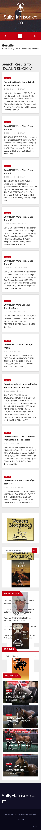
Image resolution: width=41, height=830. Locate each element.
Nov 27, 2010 (11, 224)
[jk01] (20, 667)
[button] (34, 36)
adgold (23, 224)
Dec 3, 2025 (12, 773)
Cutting (9, 690)
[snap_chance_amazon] (20, 573)
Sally (22, 89)
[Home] (6, 36)
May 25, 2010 (11, 487)
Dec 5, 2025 (12, 724)
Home (35, 827)
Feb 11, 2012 (10, 89)
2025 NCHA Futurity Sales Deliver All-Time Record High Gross (19, 697)
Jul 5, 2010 (10, 443)
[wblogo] (20, 529)
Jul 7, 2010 (10, 391)
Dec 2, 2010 (10, 177)
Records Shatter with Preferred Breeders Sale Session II (19, 745)
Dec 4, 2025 (12, 749)
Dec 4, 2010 (10, 133)
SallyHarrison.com (20, 19)
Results (7, 78)
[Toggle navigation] (20, 36)
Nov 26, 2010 (11, 268)
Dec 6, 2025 (12, 700)
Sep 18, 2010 (11, 312)
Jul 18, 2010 (11, 351)
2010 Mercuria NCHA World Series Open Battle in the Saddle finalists (20, 439)
